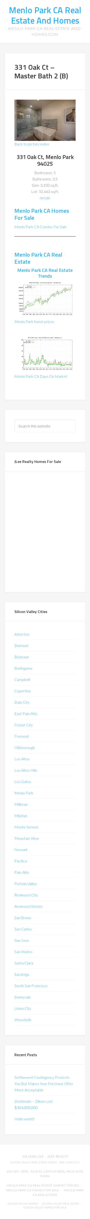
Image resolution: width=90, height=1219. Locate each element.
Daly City (22, 702)
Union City (22, 1008)
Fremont (21, 736)
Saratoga (21, 974)
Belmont (21, 645)
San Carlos (23, 929)
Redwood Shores (28, 906)
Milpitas (20, 815)
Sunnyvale (22, 997)
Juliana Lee (33, 1156)
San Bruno (22, 917)
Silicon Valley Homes (23, 1203)
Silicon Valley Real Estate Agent (33, 1162)
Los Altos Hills (25, 770)
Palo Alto (21, 872)
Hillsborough (24, 747)
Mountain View (26, 838)
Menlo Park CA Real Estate (38, 258)
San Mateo (23, 951)
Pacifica (20, 861)
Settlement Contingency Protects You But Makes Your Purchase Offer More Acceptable (43, 1083)
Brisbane (21, 656)
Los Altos (22, 759)
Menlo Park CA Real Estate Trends (45, 273)
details (45, 197)
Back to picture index (31, 144)
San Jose (21, 940)
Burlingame (23, 668)
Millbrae (21, 804)
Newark (21, 849)
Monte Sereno (26, 827)
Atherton (21, 634)
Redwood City (26, 895)
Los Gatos (22, 781)
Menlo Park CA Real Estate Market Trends (43, 1185)
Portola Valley (25, 883)
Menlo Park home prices (34, 321)
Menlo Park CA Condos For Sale (40, 226)
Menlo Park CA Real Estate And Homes (45, 15)
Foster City (23, 725)
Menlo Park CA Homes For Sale (41, 214)
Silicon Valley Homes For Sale (45, 1207)
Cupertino (22, 691)
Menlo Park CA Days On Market (40, 376)
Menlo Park (23, 793)
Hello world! (24, 1118)
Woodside (22, 1019)
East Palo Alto (25, 713)
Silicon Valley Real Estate (60, 1203)
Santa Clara (23, 963)
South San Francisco (31, 985)
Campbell (22, 679)
